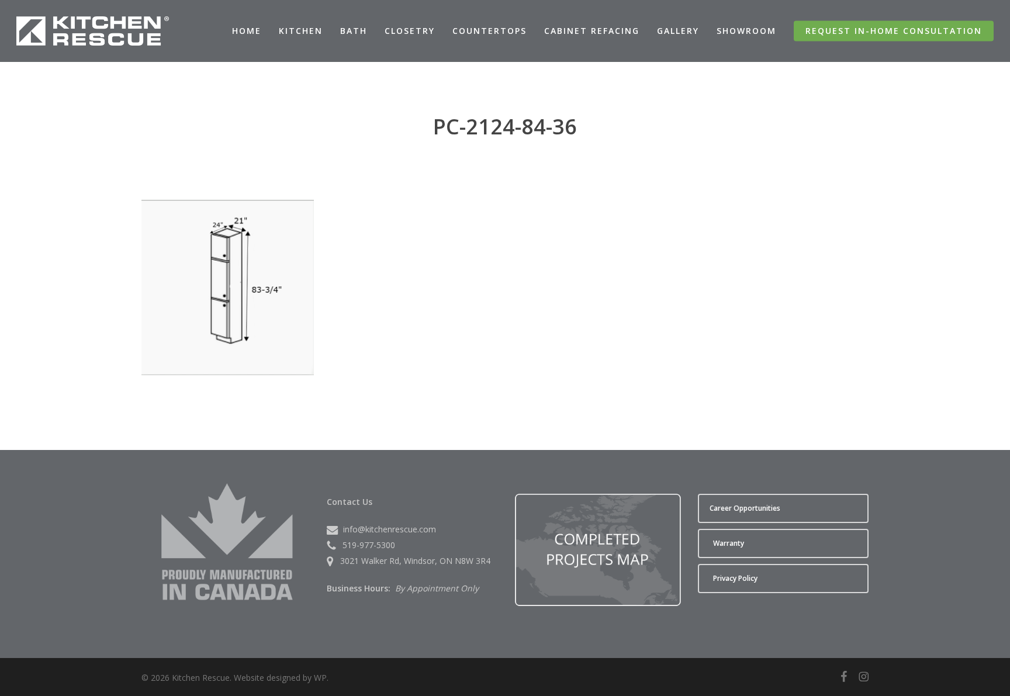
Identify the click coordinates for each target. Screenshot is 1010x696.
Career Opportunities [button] (745, 508)
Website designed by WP (280, 677)
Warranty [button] (728, 543)
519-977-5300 (369, 544)
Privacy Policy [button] (735, 578)
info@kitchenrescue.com (389, 529)
